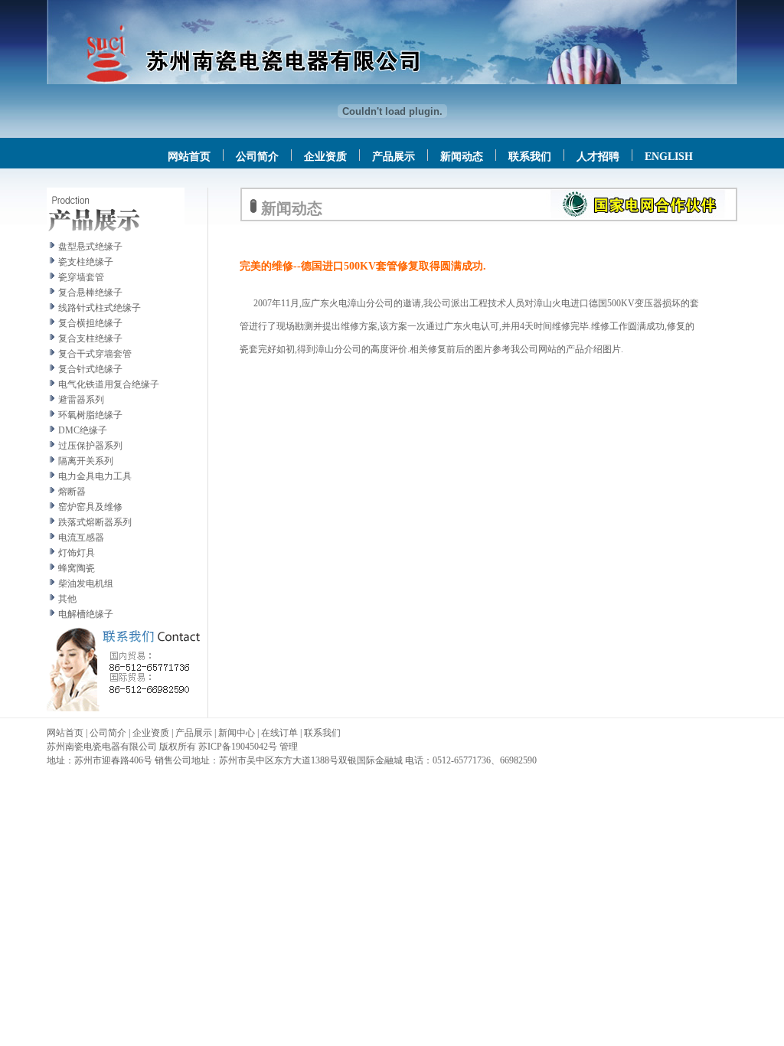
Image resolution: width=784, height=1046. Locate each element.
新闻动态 (461, 156)
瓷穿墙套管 (81, 277)
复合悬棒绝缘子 (90, 292)
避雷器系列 (81, 399)
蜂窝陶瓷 (76, 568)
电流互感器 (81, 537)
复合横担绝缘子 (90, 323)
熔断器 (72, 491)
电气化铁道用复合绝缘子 (108, 384)
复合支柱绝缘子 (90, 338)
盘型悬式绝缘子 (90, 246)
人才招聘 (598, 156)
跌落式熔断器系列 (95, 522)
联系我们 (529, 156)
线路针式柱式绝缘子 (99, 307)
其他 (67, 598)
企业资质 (325, 156)
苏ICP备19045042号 (237, 746)
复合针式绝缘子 (90, 369)
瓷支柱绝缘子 (85, 262)
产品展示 (393, 156)
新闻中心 (236, 732)
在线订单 (279, 732)
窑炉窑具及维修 (90, 507)
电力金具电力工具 (95, 476)
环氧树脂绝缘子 (90, 415)
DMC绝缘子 (82, 430)
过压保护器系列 (90, 445)
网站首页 (189, 156)
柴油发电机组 (85, 583)
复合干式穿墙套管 (95, 353)
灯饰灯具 (76, 553)
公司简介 (257, 156)
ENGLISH (669, 156)
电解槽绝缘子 (85, 614)
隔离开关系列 (85, 461)
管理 (288, 746)
